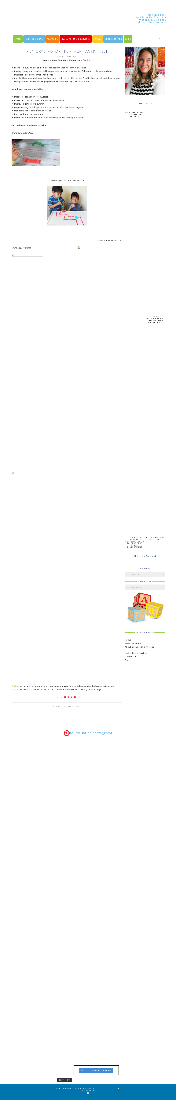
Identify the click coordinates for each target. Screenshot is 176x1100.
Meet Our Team (133, 643)
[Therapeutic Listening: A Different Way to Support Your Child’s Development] (134, 533)
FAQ (69, 706)
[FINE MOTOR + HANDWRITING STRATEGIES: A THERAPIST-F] (110, 832)
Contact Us (130, 656)
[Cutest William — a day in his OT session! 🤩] (65, 829)
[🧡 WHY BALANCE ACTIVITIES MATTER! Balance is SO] (65, 978)
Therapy (76, 706)
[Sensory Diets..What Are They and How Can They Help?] (155, 312)
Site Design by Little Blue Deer (103, 1088)
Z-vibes (15, 686)
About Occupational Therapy (139, 647)
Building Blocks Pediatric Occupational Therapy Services (60, 27)
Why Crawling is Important (155, 538)
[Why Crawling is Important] (155, 533)
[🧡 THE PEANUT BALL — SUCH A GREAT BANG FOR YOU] (110, 959)
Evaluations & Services (136, 653)
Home (128, 640)
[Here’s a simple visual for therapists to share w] (21, 763)
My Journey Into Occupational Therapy (134, 114)
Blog (127, 660)
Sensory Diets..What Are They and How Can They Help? (155, 320)
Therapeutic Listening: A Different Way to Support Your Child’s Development (134, 542)
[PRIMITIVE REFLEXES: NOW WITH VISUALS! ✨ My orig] (21, 1002)
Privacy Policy (88, 1091)
